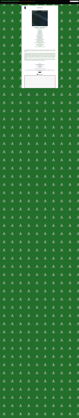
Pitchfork (40, 67)
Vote (12, 3)
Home (17, 3)
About (6, 3)
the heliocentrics (41, 70)
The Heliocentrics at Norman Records (40, 64)
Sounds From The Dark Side (40, 66)
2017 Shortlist (9, 3)
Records (14, 3)
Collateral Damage (40, 33)
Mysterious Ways (40, 32)
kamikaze (44, 68)
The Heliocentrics (40, 7)
